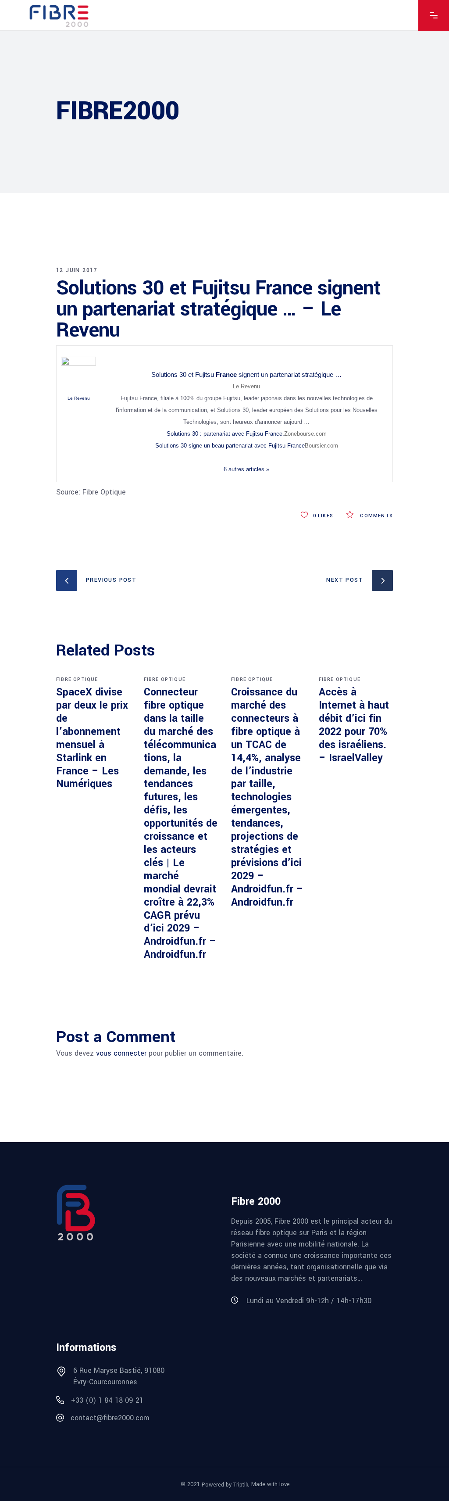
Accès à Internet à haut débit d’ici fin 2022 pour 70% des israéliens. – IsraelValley (354, 725)
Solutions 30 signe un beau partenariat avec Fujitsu (230, 445)
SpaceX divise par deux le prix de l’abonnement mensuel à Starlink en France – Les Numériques (92, 738)
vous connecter (121, 1053)
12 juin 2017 (76, 270)
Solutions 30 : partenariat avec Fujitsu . (225, 433)
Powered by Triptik (225, 1484)
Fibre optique (77, 679)
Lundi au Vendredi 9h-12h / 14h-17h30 (308, 1301)
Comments (375, 515)
